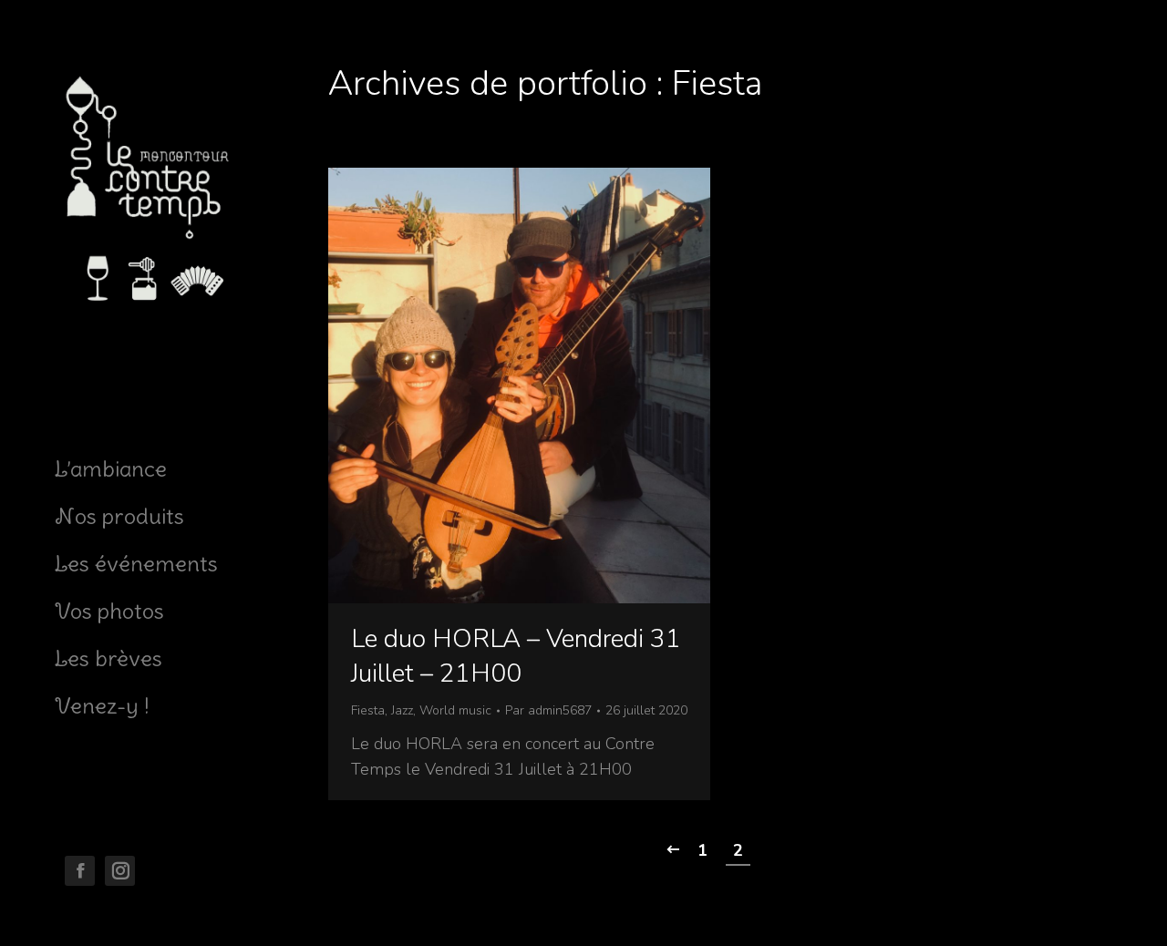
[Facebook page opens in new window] (80, 871)
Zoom (495, 385)
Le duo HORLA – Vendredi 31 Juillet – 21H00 (516, 656)
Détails (544, 385)
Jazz (402, 710)
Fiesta (368, 710)
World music (455, 710)
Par (548, 710)
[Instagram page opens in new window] (120, 871)
